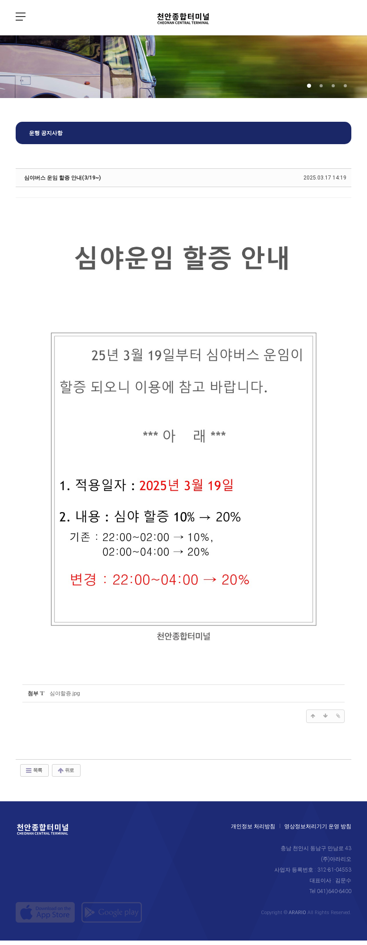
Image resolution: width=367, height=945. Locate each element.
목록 (37, 770)
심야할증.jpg (65, 693)
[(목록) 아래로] (325, 716)
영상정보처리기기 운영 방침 (317, 826)
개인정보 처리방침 (253, 826)
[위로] (313, 716)
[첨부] (338, 716)
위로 (69, 770)
